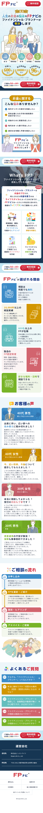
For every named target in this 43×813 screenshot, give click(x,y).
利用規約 (10, 787)
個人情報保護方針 (32, 787)
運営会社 (10, 782)
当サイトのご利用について (21, 792)
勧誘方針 (32, 782)
